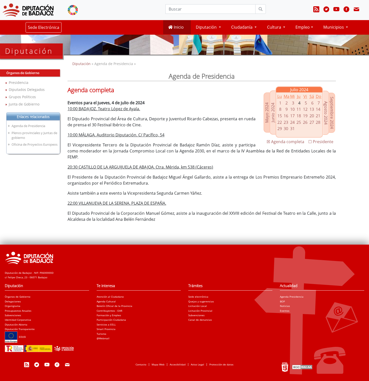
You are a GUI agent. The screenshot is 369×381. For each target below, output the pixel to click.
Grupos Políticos (22, 96)
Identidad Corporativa (18, 319)
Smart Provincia (106, 329)
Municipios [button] (334, 27)
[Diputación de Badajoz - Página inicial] (28, 10)
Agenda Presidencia (291, 296)
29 (279, 128)
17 (292, 116)
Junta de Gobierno (24, 104)
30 (286, 128)
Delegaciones (13, 301)
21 (318, 116)
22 (279, 122)
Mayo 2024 (267, 112)
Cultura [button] (274, 27)
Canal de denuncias (200, 319)
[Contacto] (356, 10)
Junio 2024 (273, 112)
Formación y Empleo (109, 315)
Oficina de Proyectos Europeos (34, 144)
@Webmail (103, 338)
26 (305, 122)
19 (305, 116)
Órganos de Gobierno (17, 296)
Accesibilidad (178, 364)
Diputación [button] (207, 27)
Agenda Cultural (106, 301)
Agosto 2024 (326, 113)
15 (279, 116)
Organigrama (12, 306)
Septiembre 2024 (332, 113)
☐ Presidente (320, 141)
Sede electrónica (198, 296)
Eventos (284, 310)
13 (312, 109)
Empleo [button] (302, 27)
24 (292, 122)
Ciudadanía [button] (242, 27)
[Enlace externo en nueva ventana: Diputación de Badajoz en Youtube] (336, 10)
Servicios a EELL (106, 324)
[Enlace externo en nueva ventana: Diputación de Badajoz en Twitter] (326, 10)
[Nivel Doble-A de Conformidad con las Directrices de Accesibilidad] (302, 367)
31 (292, 128)
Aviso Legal (197, 364)
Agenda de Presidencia (28, 126)
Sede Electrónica (43, 27)
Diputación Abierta (16, 324)
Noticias (285, 306)
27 (312, 122)
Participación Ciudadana (111, 319)
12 (305, 109)
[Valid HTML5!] (285, 367)
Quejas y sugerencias (201, 301)
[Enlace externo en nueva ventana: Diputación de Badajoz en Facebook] (346, 10)
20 (312, 116)
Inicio (178, 27)
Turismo (101, 334)
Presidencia (18, 82)
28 (318, 122)
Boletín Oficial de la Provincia (114, 306)
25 (298, 122)
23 (286, 122)
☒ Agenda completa (285, 141)
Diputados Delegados (27, 89)
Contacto (141, 364)
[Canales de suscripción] (316, 10)
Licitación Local (197, 306)
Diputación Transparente (20, 329)
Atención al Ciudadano (110, 296)
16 (286, 116)
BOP (282, 301)
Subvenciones (13, 315)
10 (292, 109)
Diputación (82, 63)
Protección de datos (221, 364)
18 (298, 116)
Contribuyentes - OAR (109, 310)
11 (298, 109)
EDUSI (21, 337)
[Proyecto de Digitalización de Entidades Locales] (40, 347)
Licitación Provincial (200, 310)
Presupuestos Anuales (18, 310)
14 (318, 109)
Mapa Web (158, 364)
